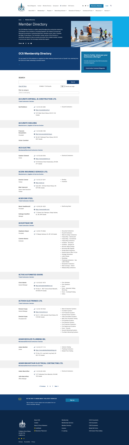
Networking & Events (60, 10)
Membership (41, 10)
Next (56, 386)
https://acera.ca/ (40, 183)
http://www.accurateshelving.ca (44, 134)
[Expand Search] (111, 5)
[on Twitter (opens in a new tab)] (23, 43)
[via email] (31, 43)
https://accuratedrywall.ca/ (43, 110)
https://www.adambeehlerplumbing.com (46, 350)
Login (106, 5)
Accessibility (27, 441)
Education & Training (74, 10)
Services (107, 10)
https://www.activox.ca (42, 312)
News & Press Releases (40, 425)
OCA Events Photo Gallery (95, 431)
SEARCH (22, 78)
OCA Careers (71, 5)
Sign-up (70, 400)
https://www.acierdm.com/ (43, 209)
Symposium (56, 5)
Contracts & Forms (87, 10)
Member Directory (47, 5)
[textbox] (49, 92)
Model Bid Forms (93, 428)
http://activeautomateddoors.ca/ (44, 285)
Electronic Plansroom (40, 431)
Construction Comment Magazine (95, 68)
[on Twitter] (85, 5)
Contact (39, 5)
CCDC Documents (93, 420)
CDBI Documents (93, 425)
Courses (64, 428)
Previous (43, 386)
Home (20, 20)
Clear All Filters (23, 86)
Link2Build (63, 5)
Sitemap (21, 441)
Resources (98, 10)
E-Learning (64, 431)
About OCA (31, 10)
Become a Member (96, 6)
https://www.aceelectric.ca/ (43, 158)
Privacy (33, 441)
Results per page (69, 86)
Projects (49, 10)
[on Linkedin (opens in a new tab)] (28, 43)
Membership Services (67, 422)
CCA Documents (93, 422)
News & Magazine (32, 5)
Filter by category (24, 90)
